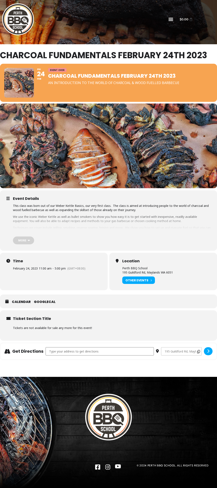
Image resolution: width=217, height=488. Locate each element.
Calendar (21, 302)
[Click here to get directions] (208, 351)
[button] (171, 19)
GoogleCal (45, 302)
